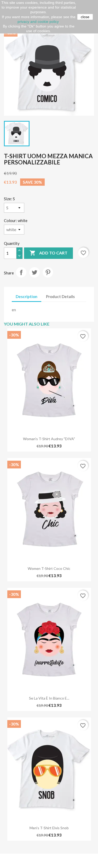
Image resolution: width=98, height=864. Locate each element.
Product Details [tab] (60, 296)
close (85, 17)
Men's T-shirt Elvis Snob (49, 828)
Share (21, 272)
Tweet (34, 272)
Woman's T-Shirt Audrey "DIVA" (49, 439)
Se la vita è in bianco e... (49, 698)
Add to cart (48, 253)
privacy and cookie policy (38, 21)
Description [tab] (26, 296)
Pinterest (48, 272)
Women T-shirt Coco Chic (49, 568)
